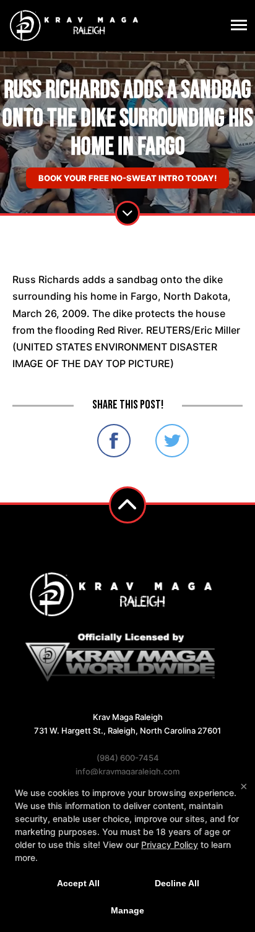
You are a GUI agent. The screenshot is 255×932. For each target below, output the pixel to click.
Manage (127, 910)
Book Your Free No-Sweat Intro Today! (127, 178)
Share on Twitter (172, 440)
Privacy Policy (169, 844)
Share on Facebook (113, 440)
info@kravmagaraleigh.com (127, 771)
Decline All (177, 883)
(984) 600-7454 (128, 758)
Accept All (78, 883)
